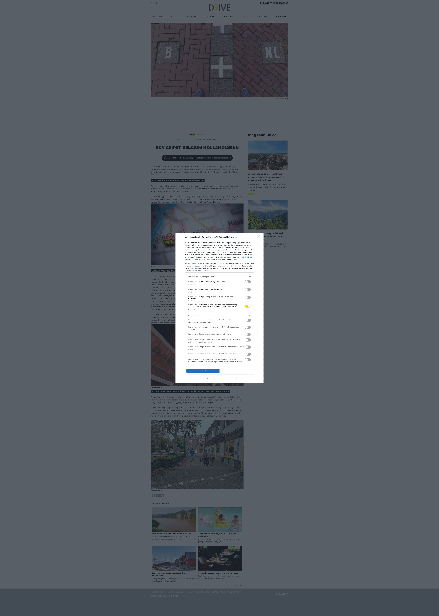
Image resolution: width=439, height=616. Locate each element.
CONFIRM (203, 371)
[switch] (248, 281)
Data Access (217, 379)
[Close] (259, 237)
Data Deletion (205, 379)
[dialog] (219, 308)
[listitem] (219, 276)
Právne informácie (232, 379)
